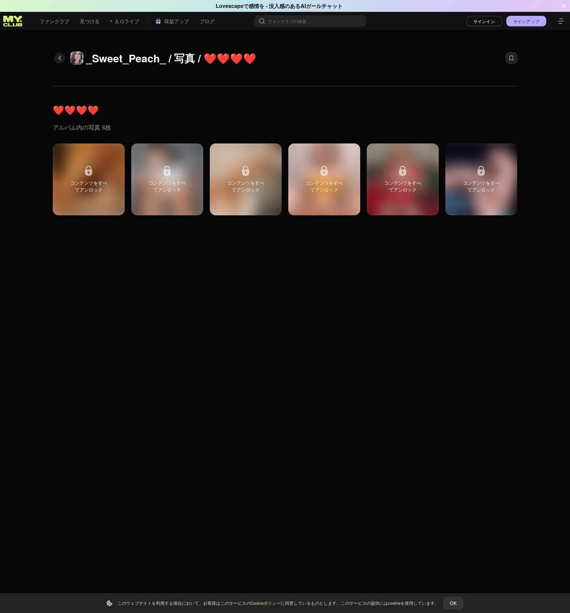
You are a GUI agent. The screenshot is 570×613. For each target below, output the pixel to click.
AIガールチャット (322, 6)
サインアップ (526, 21)
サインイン (484, 21)
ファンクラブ (54, 20)
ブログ (207, 20)
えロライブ (126, 20)
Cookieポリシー (265, 603)
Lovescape (229, 6)
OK (453, 603)
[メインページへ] (12, 21)
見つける (90, 20)
